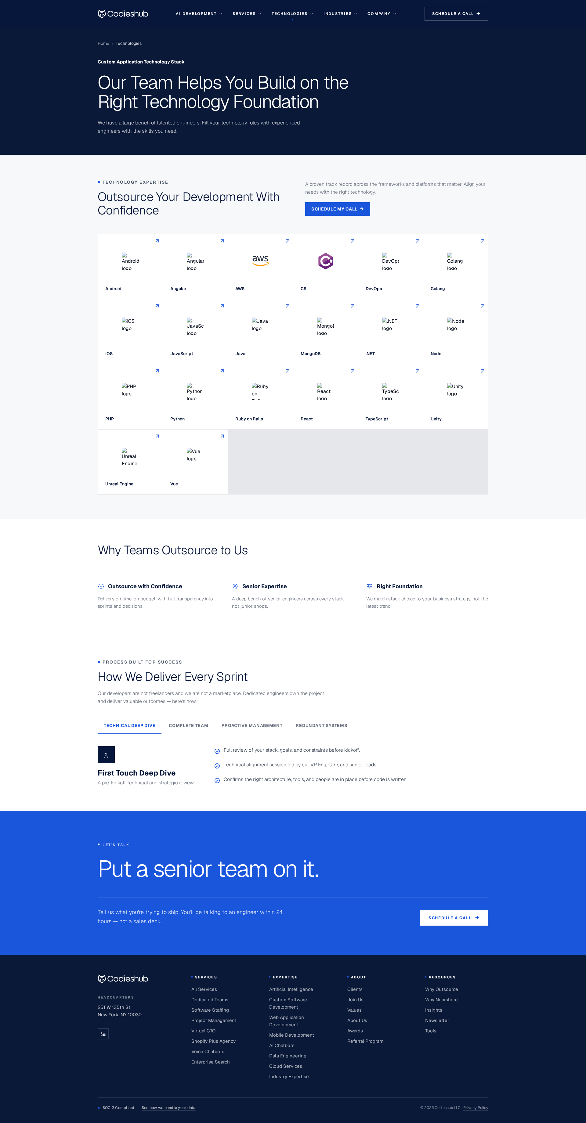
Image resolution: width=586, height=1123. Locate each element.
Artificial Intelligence (291, 989)
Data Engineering (287, 1056)
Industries (338, 13)
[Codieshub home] (123, 978)
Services (244, 13)
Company (378, 13)
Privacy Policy (475, 1107)
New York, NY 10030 (120, 1014)
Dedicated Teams (209, 999)
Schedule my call (337, 209)
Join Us (355, 999)
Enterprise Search (210, 1062)
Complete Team (188, 725)
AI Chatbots (282, 1045)
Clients (355, 989)
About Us (357, 1020)
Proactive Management (252, 725)
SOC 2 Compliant (149, 1107)
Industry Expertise (289, 1076)
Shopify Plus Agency (213, 1041)
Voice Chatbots (207, 1051)
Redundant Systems (321, 725)
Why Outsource (441, 989)
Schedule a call (456, 13)
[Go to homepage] (123, 13)
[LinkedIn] (103, 1033)
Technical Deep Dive (129, 725)
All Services (204, 989)
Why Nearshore (441, 999)
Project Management (213, 1020)
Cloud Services (285, 1066)
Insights (433, 1010)
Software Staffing (210, 1010)
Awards (355, 1031)
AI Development (196, 13)
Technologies (290, 13)
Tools (430, 1031)
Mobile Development (291, 1035)
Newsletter (437, 1020)
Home (103, 43)
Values (354, 1010)
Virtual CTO (203, 1031)
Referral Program (365, 1041)
